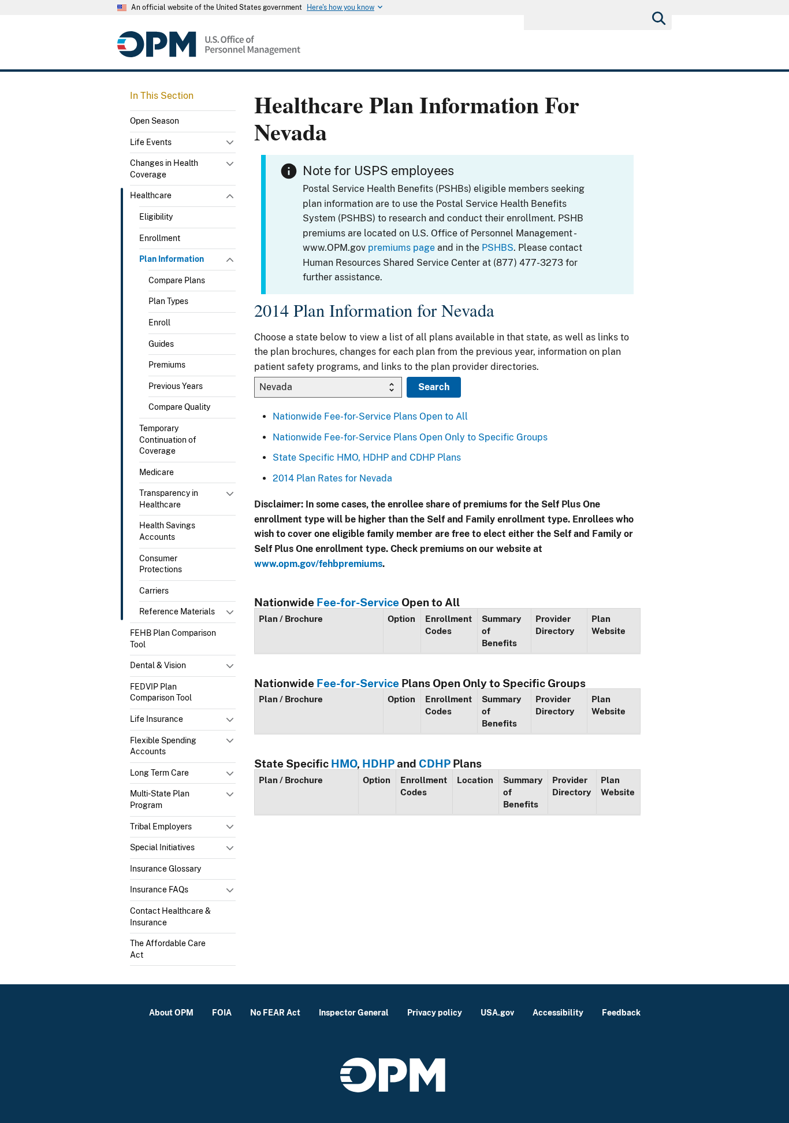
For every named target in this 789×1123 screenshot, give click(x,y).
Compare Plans (176, 280)
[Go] (658, 17)
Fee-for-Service (358, 602)
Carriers (154, 590)
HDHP (378, 763)
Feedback (621, 1012)
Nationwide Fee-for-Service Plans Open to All (370, 416)
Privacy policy (434, 1012)
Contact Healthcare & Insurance (170, 916)
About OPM (171, 1012)
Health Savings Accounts (167, 531)
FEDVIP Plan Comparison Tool (161, 692)
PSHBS (497, 247)
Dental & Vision (158, 665)
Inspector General (354, 1012)
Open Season (154, 120)
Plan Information (171, 259)
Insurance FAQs (159, 889)
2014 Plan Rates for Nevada (332, 478)
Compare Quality (179, 407)
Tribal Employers (161, 826)
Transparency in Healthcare (168, 498)
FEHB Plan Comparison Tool (173, 638)
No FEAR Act (275, 1012)
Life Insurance (156, 719)
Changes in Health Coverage (164, 168)
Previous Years (175, 386)
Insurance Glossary (165, 868)
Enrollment (159, 238)
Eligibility (156, 216)
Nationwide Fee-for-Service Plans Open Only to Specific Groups (410, 437)
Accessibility (558, 1012)
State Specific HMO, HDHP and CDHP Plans (367, 457)
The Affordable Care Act (168, 949)
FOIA (222, 1012)
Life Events (151, 142)
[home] (208, 44)
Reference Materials (177, 611)
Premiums (166, 364)
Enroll (159, 322)
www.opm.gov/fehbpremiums (318, 563)
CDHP (435, 763)
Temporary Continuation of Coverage (167, 439)
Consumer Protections (160, 564)
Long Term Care (159, 772)
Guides (161, 344)
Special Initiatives (162, 847)
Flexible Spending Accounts (163, 746)
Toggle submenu (231, 145)
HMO (344, 763)
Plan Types (168, 301)
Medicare (156, 472)
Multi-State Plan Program (159, 799)
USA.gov (497, 1012)
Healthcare (151, 195)
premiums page (401, 247)
